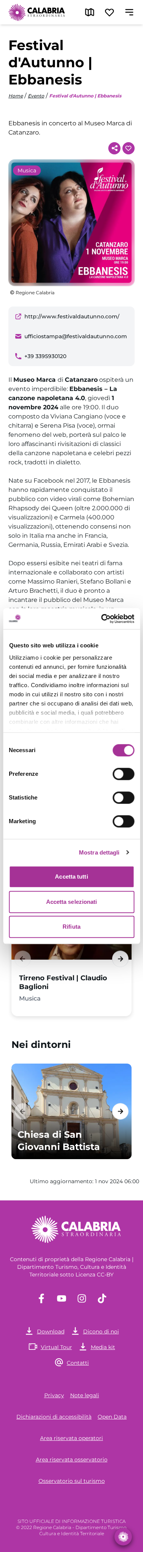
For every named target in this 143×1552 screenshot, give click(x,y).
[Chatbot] (123, 1537)
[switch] (123, 774)
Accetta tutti (71, 876)
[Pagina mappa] (89, 12)
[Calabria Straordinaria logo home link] (37, 12)
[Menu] (129, 12)
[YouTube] (61, 1298)
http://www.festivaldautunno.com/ (71, 316)
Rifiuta (71, 926)
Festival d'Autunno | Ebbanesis (85, 96)
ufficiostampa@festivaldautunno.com (75, 336)
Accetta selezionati (71, 901)
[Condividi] (114, 148)
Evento (36, 96)
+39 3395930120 (45, 356)
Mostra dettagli (99, 852)
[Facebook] (41, 1298)
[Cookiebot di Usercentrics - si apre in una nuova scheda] (101, 619)
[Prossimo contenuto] (120, 958)
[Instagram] (82, 1298)
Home (15, 96)
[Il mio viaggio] (109, 12)
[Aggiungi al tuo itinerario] (128, 148)
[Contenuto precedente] (22, 958)
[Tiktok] (102, 1298)
